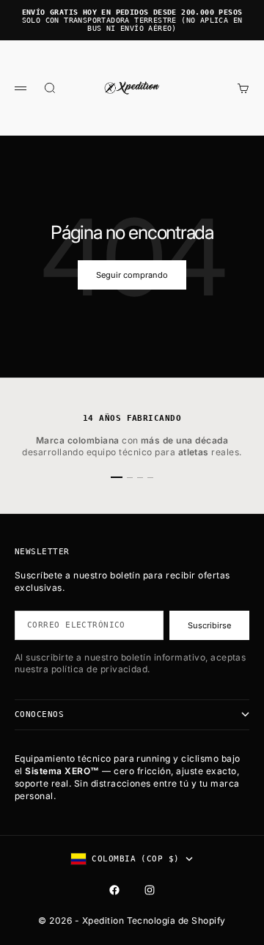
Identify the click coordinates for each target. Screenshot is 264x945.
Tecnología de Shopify (176, 920)
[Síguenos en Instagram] (149, 890)
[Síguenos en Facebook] (114, 890)
